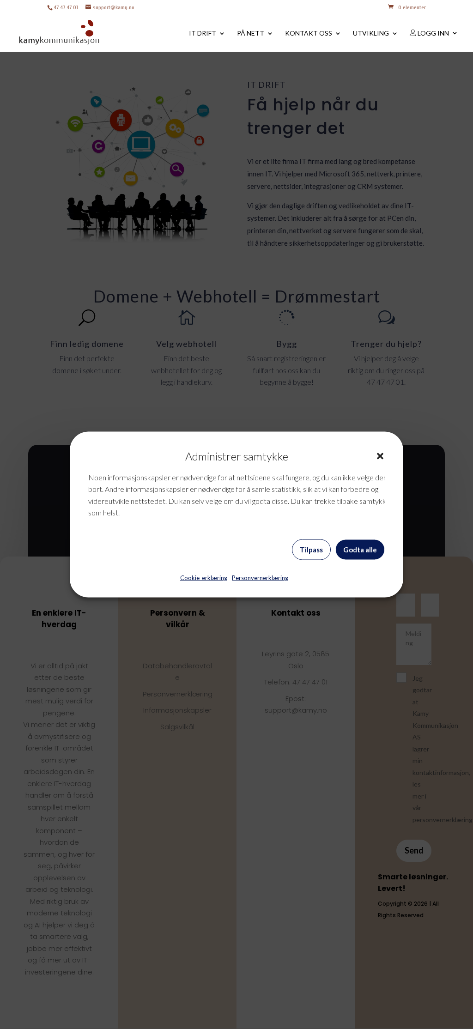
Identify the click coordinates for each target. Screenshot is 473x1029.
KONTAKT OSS (308, 33)
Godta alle (360, 549)
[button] (380, 455)
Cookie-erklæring (203, 577)
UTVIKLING (371, 33)
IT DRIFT (202, 33)
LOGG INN (432, 33)
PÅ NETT (250, 33)
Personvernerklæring (260, 577)
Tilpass (311, 549)
